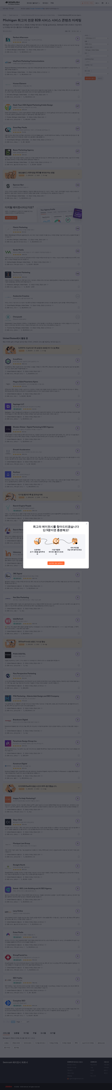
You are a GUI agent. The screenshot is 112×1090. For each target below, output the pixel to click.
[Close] (87, 524)
